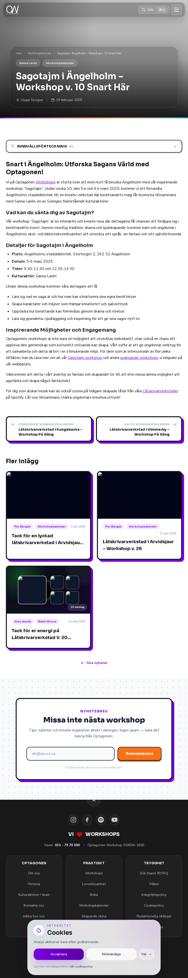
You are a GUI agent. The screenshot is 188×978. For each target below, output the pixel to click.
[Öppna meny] (176, 9)
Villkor (154, 884)
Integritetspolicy (153, 894)
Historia (34, 884)
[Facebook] (87, 819)
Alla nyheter (96, 663)
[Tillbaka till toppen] (94, 800)
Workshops (46, 182)
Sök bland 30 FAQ (154, 873)
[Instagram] (73, 819)
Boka (94, 894)
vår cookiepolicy (81, 966)
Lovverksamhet (94, 884)
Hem (19, 53)
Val (143, 954)
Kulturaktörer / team (34, 894)
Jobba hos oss (34, 916)
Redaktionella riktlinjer (154, 916)
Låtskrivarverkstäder (160, 391)
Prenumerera (139, 753)
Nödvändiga (111, 954)
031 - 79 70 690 (67, 845)
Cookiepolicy (154, 905)
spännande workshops (139, 357)
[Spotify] (100, 819)
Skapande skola (94, 916)
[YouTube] (114, 819)
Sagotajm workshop (85, 357)
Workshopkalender (39, 53)
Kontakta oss (34, 905)
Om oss (34, 873)
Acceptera (58, 954)
